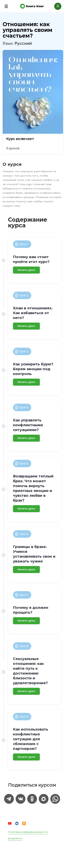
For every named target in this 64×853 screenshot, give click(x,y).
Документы (15, 838)
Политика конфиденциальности (28, 831)
